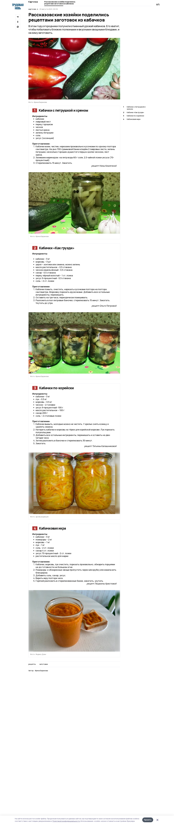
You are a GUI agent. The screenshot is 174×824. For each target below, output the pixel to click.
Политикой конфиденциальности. (66, 821)
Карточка (33, 1)
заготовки (43, 664)
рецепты (32, 664)
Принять (148, 820)
